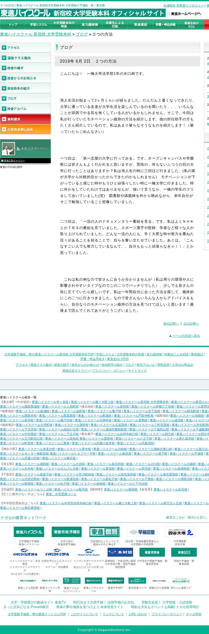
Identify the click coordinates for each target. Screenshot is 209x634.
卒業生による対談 (176, 354)
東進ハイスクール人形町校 (60, 406)
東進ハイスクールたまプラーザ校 (73, 453)
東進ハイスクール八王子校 (133, 438)
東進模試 (197, 354)
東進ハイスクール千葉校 (137, 479)
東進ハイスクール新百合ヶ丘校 (160, 503)
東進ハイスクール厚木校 (74, 449)
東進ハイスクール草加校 (98, 468)
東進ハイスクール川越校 (179, 464)
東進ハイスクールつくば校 (33, 489)
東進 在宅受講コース (61, 494)
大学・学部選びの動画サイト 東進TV (38, 602)
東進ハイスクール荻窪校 (17, 420)
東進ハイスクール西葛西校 (57, 415)
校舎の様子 (61, 365)
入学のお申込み (182, 365)
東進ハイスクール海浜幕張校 (158, 474)
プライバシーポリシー (167, 614)
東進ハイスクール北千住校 (142, 411)
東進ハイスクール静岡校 (121, 489)
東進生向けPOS (118, 359)
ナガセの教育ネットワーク (23, 517)
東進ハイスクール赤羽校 (112, 406)
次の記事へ (191, 323)
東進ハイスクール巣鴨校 (131, 420)
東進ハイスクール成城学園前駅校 (104, 429)
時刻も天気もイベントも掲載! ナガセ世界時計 (165, 607)
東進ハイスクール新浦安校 (60, 479)
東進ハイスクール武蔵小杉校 (20, 458)
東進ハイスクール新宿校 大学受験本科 (142, 402)
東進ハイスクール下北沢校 (18, 429)
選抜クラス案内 (41, 365)
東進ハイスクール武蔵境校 (135, 443)
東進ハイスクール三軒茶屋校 (149, 425)
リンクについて (113, 614)
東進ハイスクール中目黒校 (18, 434)
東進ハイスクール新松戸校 (99, 479)
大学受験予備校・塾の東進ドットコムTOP (37, 614)
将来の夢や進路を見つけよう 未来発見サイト (90, 607)
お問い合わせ (138, 614)
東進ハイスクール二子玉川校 (59, 434)
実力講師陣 (154, 354)
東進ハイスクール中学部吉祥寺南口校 (66, 503)
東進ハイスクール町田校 (17, 443)
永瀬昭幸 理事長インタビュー (183, 5)
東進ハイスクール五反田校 (109, 425)
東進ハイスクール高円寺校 (54, 420)
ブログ (82, 34)
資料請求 (163, 365)
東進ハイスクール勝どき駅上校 (92, 402)
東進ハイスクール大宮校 (68, 464)
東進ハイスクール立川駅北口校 (21, 438)
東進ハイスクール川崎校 (110, 449)
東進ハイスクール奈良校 (170, 489)
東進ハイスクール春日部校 (105, 464)
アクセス (22, 365)
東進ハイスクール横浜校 (59, 458)
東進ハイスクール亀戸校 (104, 411)
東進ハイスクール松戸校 (53, 483)
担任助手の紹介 (112, 365)
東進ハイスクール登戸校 (150, 453)
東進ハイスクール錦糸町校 (181, 411)
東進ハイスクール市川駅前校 (74, 474)
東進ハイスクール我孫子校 (33, 474)
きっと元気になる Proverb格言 (26, 607)
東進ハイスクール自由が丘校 (59, 429)
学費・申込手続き (92, 359)
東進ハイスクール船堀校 (95, 415)
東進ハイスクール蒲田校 (71, 425)
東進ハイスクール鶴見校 (115, 453)
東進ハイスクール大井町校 (34, 425)
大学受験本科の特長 (130, 354)
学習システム (105, 354)
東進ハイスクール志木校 (17, 468)
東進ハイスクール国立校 (157, 434)
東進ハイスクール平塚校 (186, 453)
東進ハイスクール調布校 (96, 438)
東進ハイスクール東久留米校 (174, 438)
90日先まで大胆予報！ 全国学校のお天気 (103, 602)
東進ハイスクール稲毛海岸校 (116, 474)
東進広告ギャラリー (14, 160)
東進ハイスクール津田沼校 (174, 479)
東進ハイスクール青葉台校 (36, 449)
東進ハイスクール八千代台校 (128, 483)
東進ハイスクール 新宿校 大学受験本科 (35, 34)
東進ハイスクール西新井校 (18, 415)
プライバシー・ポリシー (109, 370)
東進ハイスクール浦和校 (32, 464)
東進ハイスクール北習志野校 (20, 479)
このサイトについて (84, 614)
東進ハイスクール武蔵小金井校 (93, 443)
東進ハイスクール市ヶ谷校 (50, 402)
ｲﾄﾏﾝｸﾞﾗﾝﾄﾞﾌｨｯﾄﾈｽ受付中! (25, 574)
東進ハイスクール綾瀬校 (32, 411)
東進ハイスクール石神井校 (93, 420)
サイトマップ (137, 370)
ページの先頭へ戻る (186, 336)
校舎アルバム (146, 365)
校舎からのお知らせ (85, 365)
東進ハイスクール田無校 (62, 438)
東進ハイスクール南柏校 (89, 483)
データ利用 (193, 614)
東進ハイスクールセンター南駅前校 (24, 453)
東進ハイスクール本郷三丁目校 (152, 406)
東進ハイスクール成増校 (167, 420)
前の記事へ (171, 323)
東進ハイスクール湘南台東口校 (150, 449)
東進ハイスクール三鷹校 (53, 443)
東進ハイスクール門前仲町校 (134, 415)
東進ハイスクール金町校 (68, 411)
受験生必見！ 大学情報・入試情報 (166, 602)
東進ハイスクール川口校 (143, 464)
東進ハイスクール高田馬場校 (20, 406)
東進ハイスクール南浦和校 (171, 468)
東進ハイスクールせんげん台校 (57, 468)
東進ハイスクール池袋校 (187, 415)
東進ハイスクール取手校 (71, 489)
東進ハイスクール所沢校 (134, 468)
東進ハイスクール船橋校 (17, 483)
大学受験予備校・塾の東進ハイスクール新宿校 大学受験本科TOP (49, 354)
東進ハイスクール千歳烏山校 (149, 429)
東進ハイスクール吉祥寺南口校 (116, 434)
